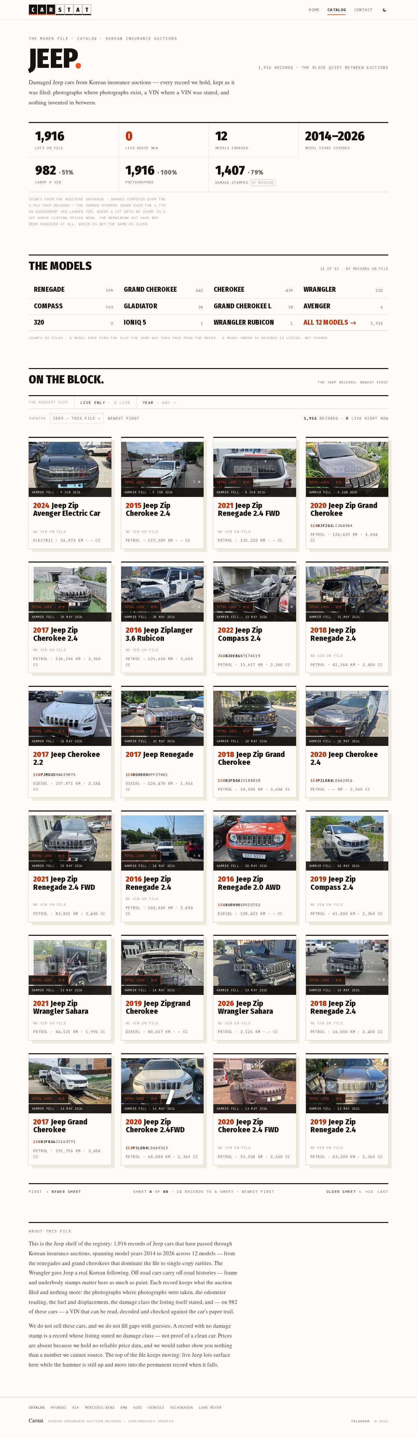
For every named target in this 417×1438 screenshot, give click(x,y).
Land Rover (210, 1407)
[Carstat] (60, 9)
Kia (75, 1407)
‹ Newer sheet (63, 1191)
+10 (370, 1191)
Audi (137, 1407)
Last (383, 1191)
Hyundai (58, 1407)
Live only (105, 402)
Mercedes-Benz (100, 1407)
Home (314, 9)
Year (159, 402)
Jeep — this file (77, 418)
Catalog (336, 9)
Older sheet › (344, 1191)
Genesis (156, 1407)
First (35, 1191)
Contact (363, 9)
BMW (124, 1407)
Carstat (36, 1420)
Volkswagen (181, 1407)
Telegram (360, 1421)
